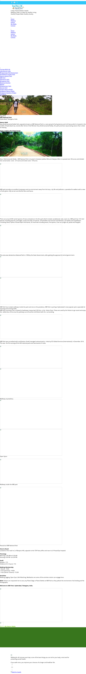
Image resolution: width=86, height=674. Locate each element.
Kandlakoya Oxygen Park (7, 74)
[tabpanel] (43, 113)
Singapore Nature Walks (7, 91)
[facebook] (12, 2)
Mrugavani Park (4, 81)
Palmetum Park (4, 79)
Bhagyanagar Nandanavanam (9, 73)
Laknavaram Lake (5, 71)
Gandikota (3, 94)
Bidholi (2, 84)
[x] (17, 2)
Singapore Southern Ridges (8, 93)
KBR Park (2, 78)
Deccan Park (3, 88)
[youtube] (14, 2)
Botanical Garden (5, 83)
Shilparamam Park (5, 86)
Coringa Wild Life (5, 69)
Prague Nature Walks (6, 89)
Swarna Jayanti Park (6, 76)
